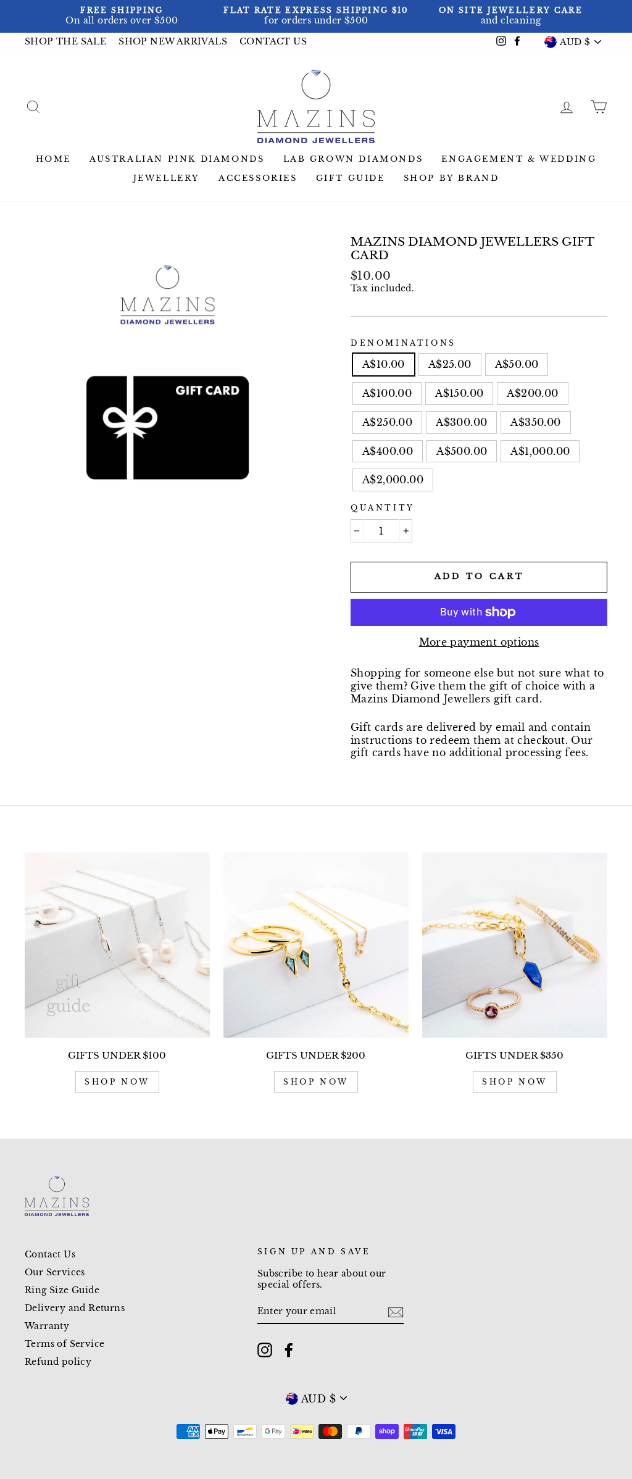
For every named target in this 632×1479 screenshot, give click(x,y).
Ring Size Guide (62, 1290)
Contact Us (50, 1254)
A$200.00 (532, 393)
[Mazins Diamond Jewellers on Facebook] (288, 1350)
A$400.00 (387, 451)
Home (53, 159)
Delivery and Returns (75, 1308)
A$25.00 (450, 364)
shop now (117, 1081)
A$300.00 (461, 422)
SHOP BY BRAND (451, 178)
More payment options (479, 642)
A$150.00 (459, 393)
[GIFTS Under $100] (117, 945)
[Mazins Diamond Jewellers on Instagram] (264, 1350)
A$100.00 (387, 393)
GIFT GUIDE (350, 178)
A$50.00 (517, 364)
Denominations (403, 343)
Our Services (55, 1272)
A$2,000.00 (392, 479)
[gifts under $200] (316, 945)
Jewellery (166, 178)
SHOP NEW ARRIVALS (172, 41)
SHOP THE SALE (65, 41)
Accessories (257, 178)
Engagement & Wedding (518, 159)
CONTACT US (273, 41)
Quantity (383, 507)
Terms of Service (64, 1344)
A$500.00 (461, 451)
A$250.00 (387, 422)
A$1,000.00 (540, 451)
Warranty (47, 1326)
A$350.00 (535, 422)
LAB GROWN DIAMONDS (353, 159)
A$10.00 (383, 364)
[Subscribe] (396, 1312)
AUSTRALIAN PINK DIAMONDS (176, 159)
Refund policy (58, 1362)
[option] (122, 16)
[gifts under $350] (514, 945)
